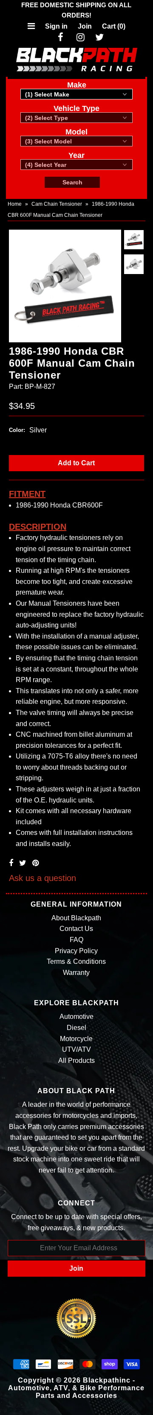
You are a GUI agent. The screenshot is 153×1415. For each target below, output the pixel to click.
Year (76, 155)
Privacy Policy (76, 950)
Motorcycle (76, 1038)
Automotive (77, 1016)
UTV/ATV (76, 1049)
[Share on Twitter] (22, 863)
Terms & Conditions (76, 961)
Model (76, 132)
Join (85, 26)
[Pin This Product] (35, 863)
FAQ (76, 939)
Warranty (76, 972)
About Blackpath (76, 918)
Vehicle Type (76, 108)
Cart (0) (113, 26)
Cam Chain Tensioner (56, 204)
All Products (76, 1060)
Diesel (76, 1027)
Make (76, 85)
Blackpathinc (106, 1380)
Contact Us (76, 928)
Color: (17, 430)
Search (72, 182)
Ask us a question (42, 878)
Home (15, 204)
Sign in (56, 26)
